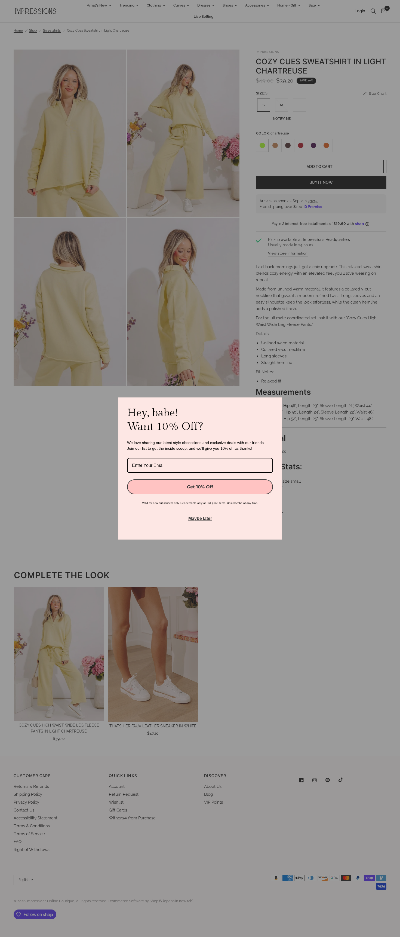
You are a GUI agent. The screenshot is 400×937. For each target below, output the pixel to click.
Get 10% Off (200, 486)
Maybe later (200, 518)
